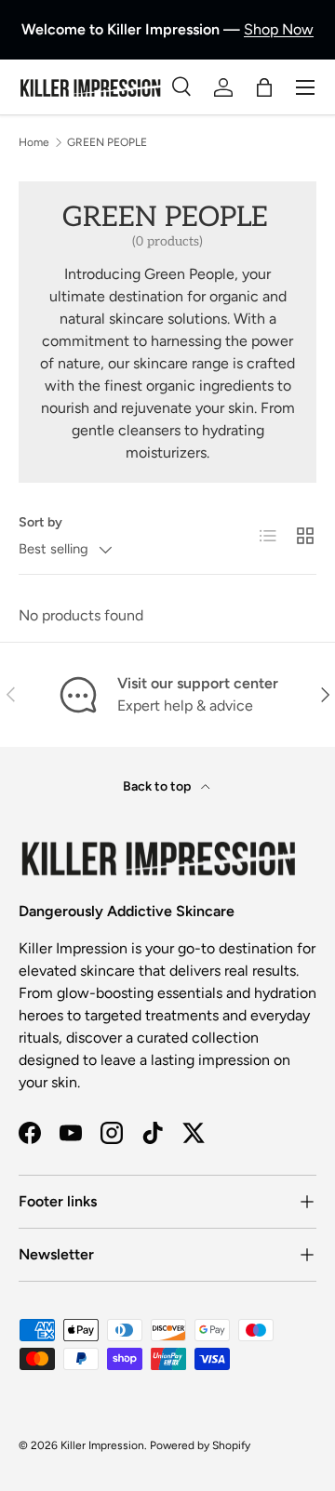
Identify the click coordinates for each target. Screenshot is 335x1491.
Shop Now (279, 29)
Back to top (158, 786)
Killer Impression (102, 1445)
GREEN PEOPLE (107, 142)
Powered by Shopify (200, 1445)
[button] (264, 87)
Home (34, 142)
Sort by (40, 522)
